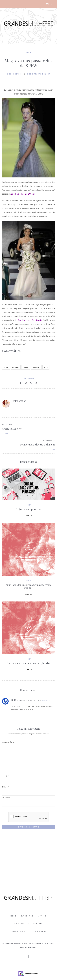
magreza (15, 367)
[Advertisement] (28, 864)
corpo (6, 367)
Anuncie (42, 916)
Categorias (27, 916)
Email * (5, 787)
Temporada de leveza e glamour (37, 444)
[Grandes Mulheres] (28, 23)
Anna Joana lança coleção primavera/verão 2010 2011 (29, 586)
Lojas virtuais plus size (28, 509)
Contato (38, 924)
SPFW (46, 367)
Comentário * (9, 742)
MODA (29, 52)
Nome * (5, 776)
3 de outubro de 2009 (38, 74)
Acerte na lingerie (12, 428)
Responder (46, 700)
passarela (36, 367)
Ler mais (28, 516)
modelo (25, 367)
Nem (13, 699)
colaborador (19, 400)
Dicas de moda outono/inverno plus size (28, 663)
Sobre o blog (21, 924)
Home (13, 916)
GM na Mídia (40, 932)
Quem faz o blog (20, 932)
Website (6, 798)
